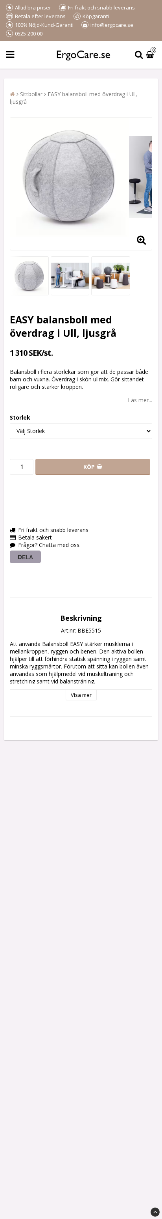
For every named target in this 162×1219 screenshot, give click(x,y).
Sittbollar (31, 94)
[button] (151, 55)
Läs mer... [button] (140, 400)
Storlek (20, 417)
